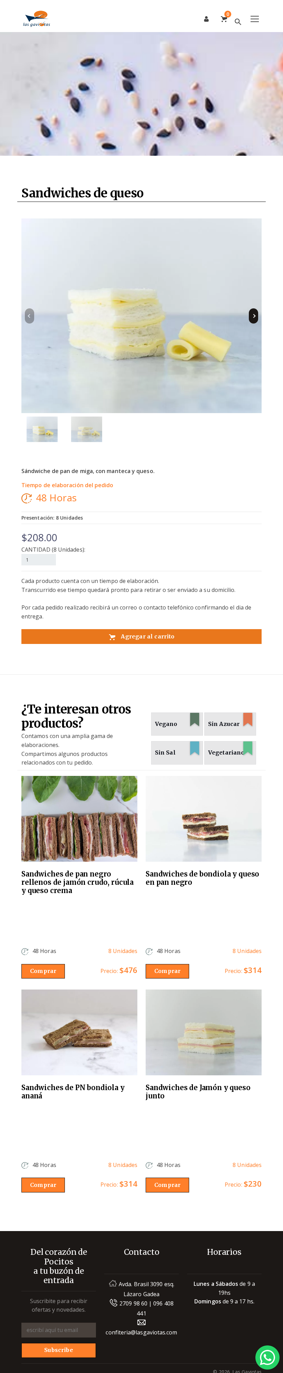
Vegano (175, 720)
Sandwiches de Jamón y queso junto (198, 1092)
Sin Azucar (228, 720)
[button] (253, 316)
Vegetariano (228, 749)
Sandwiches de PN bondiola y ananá (73, 1092)
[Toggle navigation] (255, 19)
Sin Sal (175, 749)
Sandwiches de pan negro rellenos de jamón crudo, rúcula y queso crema (77, 882)
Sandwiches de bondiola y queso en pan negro (202, 878)
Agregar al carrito (146, 636)
